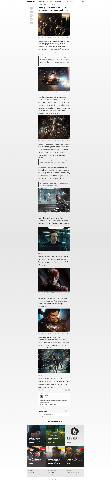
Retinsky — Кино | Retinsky (55, 423)
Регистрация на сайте (52, 472)
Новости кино (41, 1)
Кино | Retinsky (47, 396)
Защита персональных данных (73, 474)
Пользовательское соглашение (73, 472)
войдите (54, 416)
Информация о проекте (33, 472)
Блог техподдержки (52, 474)
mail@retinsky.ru (32, 475)
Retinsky (51, 479)
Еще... (64, 1)
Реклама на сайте (71, 475)
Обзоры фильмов (49, 1)
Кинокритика (58, 1)
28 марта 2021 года (42, 4)
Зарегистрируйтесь (46, 416)
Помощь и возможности (33, 474)
